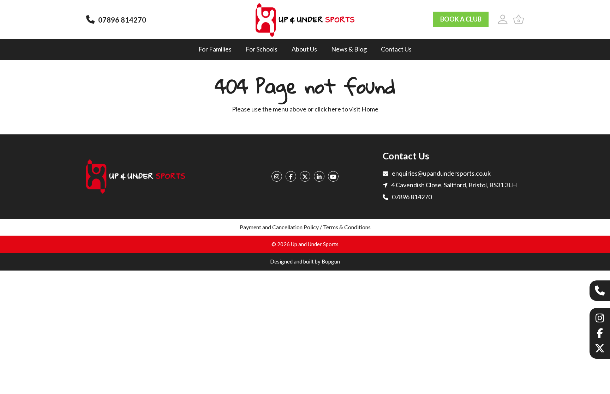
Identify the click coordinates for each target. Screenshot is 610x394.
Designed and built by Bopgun (305, 261)
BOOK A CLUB (461, 19)
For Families (215, 49)
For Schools (261, 49)
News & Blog (349, 49)
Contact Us (396, 49)
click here (328, 109)
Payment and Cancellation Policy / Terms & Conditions (305, 227)
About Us (304, 49)
